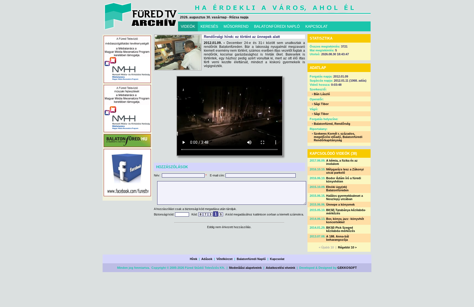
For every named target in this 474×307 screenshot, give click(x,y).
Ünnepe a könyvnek (340, 204)
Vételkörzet (224, 259)
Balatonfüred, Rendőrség (332, 123)
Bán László (322, 94)
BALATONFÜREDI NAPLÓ (277, 26)
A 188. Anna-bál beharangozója (337, 238)
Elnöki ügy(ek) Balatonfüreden (337, 188)
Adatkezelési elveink (280, 267)
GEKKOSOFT (347, 267)
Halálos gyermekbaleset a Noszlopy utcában (344, 197)
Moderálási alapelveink (245, 267)
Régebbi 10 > (347, 247)
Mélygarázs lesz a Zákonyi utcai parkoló (345, 171)
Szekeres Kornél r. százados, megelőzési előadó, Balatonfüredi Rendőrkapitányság (338, 137)
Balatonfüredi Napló (251, 259)
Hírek (193, 259)
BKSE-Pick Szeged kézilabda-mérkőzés (340, 229)
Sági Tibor (321, 104)
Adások (206, 259)
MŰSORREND (236, 26)
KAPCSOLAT (316, 26)
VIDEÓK (188, 26)
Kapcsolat (277, 259)
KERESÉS (209, 26)
